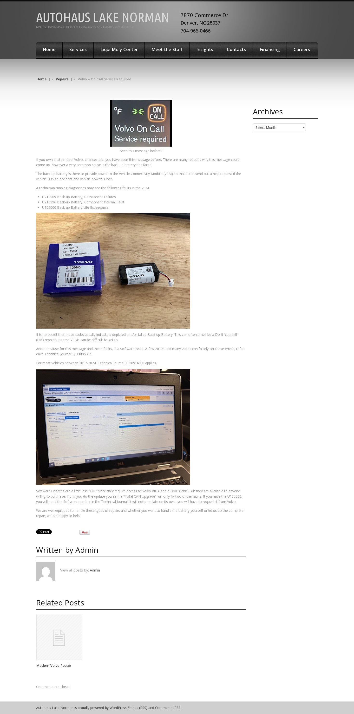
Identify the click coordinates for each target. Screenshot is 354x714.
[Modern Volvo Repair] (59, 637)
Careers (302, 49)
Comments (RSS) (168, 707)
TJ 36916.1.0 (134, 363)
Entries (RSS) (137, 707)
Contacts (236, 49)
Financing (270, 49)
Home (49, 49)
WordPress (118, 707)
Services (78, 49)
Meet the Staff (167, 49)
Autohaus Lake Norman (102, 17)
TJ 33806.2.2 (81, 354)
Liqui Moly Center (119, 49)
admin (86, 550)
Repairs (62, 79)
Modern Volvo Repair (53, 665)
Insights (204, 49)
